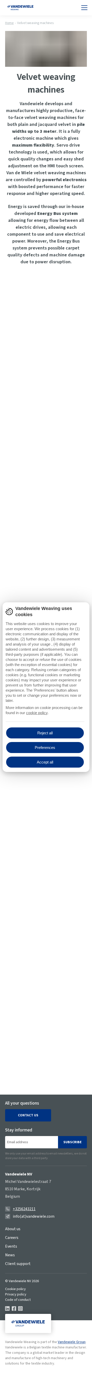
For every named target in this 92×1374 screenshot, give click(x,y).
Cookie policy (15, 1289)
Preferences (45, 747)
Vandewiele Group (72, 1342)
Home (9, 23)
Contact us (28, 1115)
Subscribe (72, 1142)
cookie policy (37, 713)
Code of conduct (18, 1299)
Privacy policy (15, 1294)
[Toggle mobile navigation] (84, 7)
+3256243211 (24, 1209)
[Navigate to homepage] (20, 8)
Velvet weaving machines (35, 23)
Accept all (45, 762)
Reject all (45, 733)
